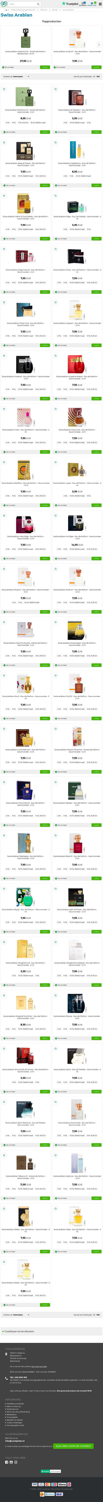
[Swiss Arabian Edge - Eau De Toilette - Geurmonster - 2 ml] (77, 203)
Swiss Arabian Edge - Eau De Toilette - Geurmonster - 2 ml (77, 217)
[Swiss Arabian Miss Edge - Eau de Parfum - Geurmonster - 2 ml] (26, 523)
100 (98, 76)
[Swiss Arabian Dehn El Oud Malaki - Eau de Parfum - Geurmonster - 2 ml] (26, 203)
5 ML (14, 123)
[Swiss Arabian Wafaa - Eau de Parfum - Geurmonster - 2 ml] (26, 1216)
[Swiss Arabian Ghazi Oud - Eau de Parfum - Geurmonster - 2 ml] (26, 310)
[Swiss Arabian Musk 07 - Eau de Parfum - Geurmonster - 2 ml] (77, 38)
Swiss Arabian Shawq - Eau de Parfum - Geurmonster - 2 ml (77, 1017)
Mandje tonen (91, 4)
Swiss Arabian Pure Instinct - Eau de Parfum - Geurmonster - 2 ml (25, 804)
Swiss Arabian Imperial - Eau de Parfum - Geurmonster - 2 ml (26, 377)
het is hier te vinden (39, 1366)
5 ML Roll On (23, 123)
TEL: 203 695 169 (18, 1377)
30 (94, 76)
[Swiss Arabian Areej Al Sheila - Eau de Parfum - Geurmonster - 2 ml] (26, 150)
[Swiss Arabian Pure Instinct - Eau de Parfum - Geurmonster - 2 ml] (26, 789)
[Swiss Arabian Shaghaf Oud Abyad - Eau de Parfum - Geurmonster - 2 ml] (77, 949)
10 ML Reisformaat (38, 123)
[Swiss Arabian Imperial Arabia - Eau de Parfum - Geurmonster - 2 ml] (77, 363)
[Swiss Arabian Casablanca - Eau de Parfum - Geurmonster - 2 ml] (77, 150)
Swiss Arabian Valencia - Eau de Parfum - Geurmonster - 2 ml (77, 1177)
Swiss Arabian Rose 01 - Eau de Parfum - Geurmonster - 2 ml (77, 857)
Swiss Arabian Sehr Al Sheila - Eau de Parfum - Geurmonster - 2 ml (77, 910)
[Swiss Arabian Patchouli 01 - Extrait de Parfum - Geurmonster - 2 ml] (26, 96)
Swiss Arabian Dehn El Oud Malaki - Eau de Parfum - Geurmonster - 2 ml (26, 217)
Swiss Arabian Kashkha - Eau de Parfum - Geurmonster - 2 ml (26, 484)
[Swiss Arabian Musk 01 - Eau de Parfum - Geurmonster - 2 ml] (26, 576)
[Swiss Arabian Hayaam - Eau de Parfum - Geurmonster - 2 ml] (77, 310)
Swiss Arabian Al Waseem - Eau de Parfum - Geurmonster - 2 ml (77, 111)
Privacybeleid (12, 1417)
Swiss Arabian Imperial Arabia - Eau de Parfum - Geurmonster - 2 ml (77, 377)
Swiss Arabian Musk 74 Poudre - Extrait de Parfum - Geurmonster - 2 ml (25, 644)
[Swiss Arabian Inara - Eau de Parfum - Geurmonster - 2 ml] (26, 416)
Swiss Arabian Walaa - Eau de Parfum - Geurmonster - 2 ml (26, 1284)
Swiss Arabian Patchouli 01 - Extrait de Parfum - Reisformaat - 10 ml (25, 52)
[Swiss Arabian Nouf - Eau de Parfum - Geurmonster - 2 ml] (26, 683)
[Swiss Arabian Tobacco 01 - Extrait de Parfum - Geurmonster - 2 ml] (26, 1163)
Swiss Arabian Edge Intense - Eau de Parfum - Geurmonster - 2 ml (26, 271)
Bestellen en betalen (15, 1420)
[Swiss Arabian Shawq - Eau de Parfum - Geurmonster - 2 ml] (77, 1003)
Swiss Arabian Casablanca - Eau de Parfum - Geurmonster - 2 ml (77, 164)
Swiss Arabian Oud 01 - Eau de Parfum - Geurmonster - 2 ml (77, 697)
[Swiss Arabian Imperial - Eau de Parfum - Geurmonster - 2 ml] (26, 363)
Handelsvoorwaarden (15, 1404)
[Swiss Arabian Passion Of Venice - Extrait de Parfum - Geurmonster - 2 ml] (77, 736)
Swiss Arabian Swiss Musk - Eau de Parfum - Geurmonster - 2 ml (77, 1124)
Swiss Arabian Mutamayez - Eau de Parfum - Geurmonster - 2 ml (77, 644)
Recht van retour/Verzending (18, 1412)
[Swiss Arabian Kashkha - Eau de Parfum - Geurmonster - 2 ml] (26, 470)
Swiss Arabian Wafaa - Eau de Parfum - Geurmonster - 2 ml (26, 1230)
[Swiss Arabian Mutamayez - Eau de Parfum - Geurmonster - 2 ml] (77, 629)
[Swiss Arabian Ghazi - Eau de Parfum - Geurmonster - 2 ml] (77, 256)
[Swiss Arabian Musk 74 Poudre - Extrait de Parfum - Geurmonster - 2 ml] (26, 629)
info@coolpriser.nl (15, 1441)
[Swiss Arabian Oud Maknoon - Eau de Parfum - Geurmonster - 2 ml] (26, 736)
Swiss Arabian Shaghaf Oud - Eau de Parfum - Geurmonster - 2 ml (26, 964)
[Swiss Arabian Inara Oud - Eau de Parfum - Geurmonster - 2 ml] (77, 416)
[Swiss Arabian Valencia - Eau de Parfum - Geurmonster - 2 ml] (77, 1163)
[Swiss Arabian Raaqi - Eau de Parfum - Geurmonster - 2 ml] (26, 896)
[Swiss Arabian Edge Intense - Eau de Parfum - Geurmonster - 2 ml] (26, 256)
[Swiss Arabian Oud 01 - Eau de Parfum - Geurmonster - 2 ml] (77, 683)
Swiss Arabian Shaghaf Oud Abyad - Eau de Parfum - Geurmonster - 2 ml (77, 964)
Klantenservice (13, 1409)
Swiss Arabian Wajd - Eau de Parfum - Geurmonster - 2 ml (77, 1230)
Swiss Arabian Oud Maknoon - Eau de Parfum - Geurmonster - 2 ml (25, 750)
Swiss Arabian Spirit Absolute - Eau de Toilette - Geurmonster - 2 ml (25, 1124)
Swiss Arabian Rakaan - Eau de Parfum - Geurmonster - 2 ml (77, 804)
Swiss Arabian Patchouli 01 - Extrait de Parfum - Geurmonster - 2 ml (25, 111)
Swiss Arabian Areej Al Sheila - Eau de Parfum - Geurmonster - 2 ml (25, 164)
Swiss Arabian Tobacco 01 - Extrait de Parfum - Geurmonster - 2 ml (26, 1177)
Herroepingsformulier (15, 1425)
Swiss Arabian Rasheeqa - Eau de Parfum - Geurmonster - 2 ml (25, 857)
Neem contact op (14, 1406)
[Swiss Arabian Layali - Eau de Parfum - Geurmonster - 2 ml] (77, 470)
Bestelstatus (11, 1415)
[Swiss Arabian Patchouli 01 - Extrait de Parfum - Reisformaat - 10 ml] (26, 38)
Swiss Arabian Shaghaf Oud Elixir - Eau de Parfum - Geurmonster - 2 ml (25, 1017)
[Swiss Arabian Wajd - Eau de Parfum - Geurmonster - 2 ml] (77, 1216)
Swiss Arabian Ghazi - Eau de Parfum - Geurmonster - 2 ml (77, 271)
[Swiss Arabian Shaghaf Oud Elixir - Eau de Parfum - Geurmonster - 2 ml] (26, 1003)
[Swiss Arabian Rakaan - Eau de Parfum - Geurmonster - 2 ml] (77, 789)
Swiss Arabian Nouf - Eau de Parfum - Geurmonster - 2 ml (25, 697)
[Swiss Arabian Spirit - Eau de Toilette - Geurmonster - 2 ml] (77, 1056)
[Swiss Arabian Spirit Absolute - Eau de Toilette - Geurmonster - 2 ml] (26, 1109)
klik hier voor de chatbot (73, 1446)
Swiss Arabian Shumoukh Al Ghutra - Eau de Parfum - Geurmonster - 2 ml (25, 1070)
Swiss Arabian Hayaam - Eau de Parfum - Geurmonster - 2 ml (77, 324)
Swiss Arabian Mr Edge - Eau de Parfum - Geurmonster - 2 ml (77, 537)
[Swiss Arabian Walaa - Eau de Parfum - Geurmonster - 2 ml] (26, 1269)
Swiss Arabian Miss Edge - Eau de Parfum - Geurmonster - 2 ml (25, 537)
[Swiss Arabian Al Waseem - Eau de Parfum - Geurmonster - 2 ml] (77, 96)
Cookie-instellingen (14, 1423)
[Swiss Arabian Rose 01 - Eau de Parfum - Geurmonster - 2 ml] (77, 843)
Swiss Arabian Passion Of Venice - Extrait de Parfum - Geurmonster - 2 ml (77, 750)
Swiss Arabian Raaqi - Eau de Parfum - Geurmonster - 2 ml (26, 910)
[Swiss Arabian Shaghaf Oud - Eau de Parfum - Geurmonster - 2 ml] (26, 949)
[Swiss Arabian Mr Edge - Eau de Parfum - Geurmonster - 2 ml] (77, 523)
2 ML (8, 123)
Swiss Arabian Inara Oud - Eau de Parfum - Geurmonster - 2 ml (77, 431)
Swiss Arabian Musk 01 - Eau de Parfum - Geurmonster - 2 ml (26, 591)
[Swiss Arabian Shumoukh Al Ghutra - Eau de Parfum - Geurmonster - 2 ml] (26, 1056)
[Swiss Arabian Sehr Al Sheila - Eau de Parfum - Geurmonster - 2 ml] (77, 896)
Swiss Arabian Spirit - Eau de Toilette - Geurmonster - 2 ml (77, 1070)
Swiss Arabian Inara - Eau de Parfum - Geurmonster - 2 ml (25, 431)
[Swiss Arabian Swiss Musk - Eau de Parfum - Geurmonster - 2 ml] (77, 1109)
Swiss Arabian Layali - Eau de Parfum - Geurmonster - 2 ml (77, 484)
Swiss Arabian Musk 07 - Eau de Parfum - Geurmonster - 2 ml (77, 52)
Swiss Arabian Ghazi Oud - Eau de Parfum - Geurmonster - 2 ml (26, 324)
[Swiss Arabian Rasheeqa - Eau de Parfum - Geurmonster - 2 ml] (26, 843)
